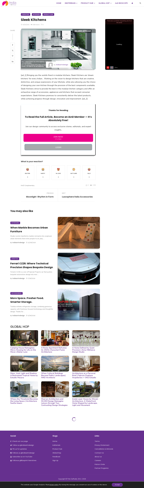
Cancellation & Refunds (104, 449)
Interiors (36, 14)
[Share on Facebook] (12, 45)
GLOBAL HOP (104, 3)
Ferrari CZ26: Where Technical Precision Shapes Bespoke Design (31, 265)
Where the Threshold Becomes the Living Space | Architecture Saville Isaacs (24, 401)
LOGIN (58, 147)
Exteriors (15, 223)
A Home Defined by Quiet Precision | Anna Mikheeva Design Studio (83, 350)
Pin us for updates (20, 449)
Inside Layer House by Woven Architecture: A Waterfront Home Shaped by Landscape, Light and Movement (85, 402)
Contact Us (99, 453)
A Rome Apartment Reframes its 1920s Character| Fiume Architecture (54, 350)
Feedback (56, 457)
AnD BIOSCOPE (121, 3)
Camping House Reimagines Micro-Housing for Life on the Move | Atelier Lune (23, 350)
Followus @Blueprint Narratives (24, 460)
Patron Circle (100, 464)
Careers (98, 460)
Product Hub (48, 14)
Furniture (25, 14)
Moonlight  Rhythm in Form (40, 196)
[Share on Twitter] (12, 50)
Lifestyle (14, 259)
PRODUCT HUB (87, 3)
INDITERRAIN (70, 3)
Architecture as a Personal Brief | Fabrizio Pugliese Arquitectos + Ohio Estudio (84, 375)
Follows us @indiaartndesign (24, 453)
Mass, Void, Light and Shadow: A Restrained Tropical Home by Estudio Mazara (24, 375)
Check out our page (20, 441)
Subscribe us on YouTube (22, 457)
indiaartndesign (62, 65)
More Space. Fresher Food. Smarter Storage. (27, 299)
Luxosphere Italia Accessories (77, 196)
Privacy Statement (102, 445)
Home (54, 441)
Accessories (16, 293)
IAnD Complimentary (27, 186)
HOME (58, 3)
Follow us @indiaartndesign (23, 445)
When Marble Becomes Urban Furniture (29, 229)
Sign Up (55, 460)
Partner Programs (101, 468)
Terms (97, 441)
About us (98, 457)
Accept (117, 485)
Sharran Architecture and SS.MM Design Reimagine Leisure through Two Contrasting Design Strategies (54, 402)
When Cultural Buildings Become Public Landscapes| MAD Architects (53, 375)
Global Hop (56, 453)
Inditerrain (56, 445)
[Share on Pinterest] (12, 56)
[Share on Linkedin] (12, 61)
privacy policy (54, 485)
